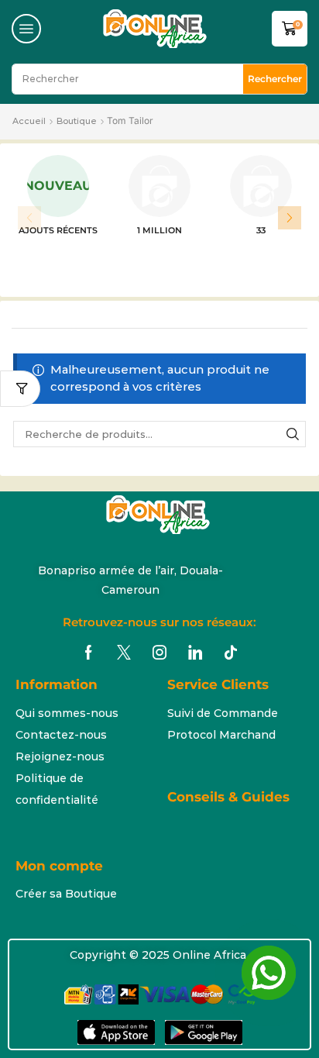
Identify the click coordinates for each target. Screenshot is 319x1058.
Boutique (77, 120)
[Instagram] (159, 653)
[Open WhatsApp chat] (269, 973)
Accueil (29, 120)
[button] (26, 28)
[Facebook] (88, 653)
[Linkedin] (195, 653)
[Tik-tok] (231, 653)
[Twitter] (124, 653)
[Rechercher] (293, 434)
